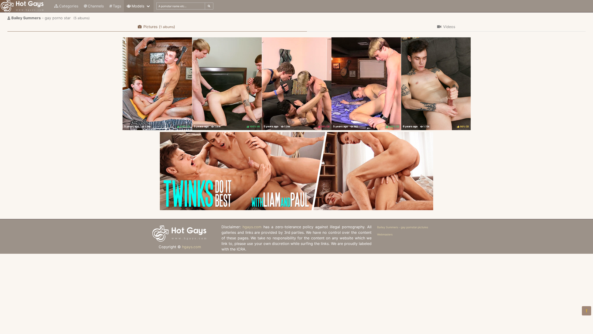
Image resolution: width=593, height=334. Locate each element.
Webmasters (385, 234)
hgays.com (191, 246)
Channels (96, 6)
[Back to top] (586, 310)
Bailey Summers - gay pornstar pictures (402, 227)
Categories (68, 6)
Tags (117, 6)
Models (138, 6)
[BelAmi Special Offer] (296, 208)
